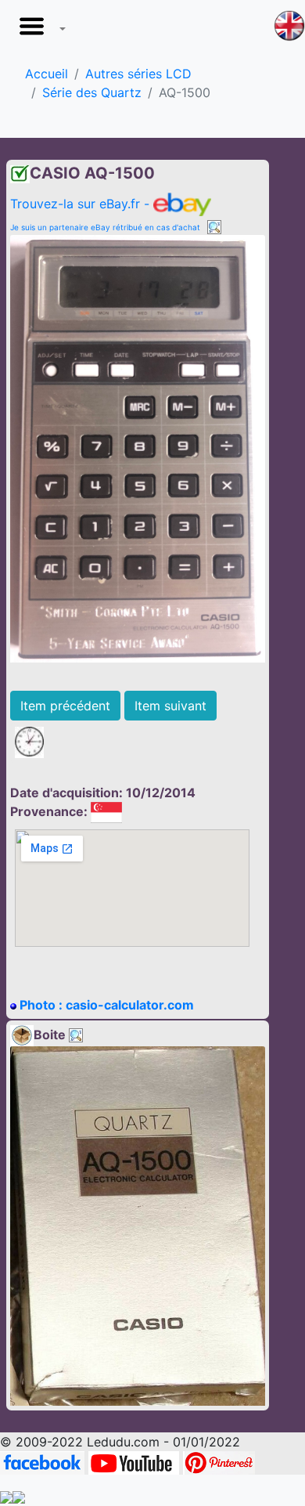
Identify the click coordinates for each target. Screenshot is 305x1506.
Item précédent (65, 705)
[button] (39, 30)
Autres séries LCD (138, 73)
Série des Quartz (92, 92)
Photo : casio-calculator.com (105, 1005)
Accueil (46, 73)
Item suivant (170, 705)
